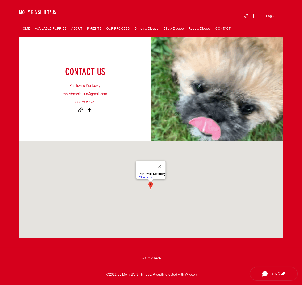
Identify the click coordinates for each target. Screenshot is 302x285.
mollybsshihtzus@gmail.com (85, 94)
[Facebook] (253, 16)
